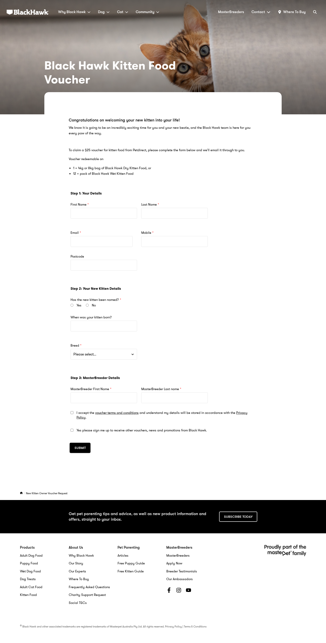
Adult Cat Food (31, 587)
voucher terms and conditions (117, 412)
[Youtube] (188, 591)
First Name (78, 204)
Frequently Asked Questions (89, 587)
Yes (79, 305)
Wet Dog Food (30, 571)
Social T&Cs (78, 602)
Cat (120, 11)
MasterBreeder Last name (160, 389)
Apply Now (174, 563)
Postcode (77, 256)
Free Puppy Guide (131, 563)
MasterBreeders (231, 11)
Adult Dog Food (31, 555)
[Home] (21, 493)
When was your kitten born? (91, 317)
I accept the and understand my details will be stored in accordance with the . (162, 415)
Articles (123, 555)
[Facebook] (169, 591)
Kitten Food (28, 594)
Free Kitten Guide (131, 571)
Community (145, 11)
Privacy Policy (173, 626)
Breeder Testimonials (181, 571)
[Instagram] (178, 591)
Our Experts (77, 571)
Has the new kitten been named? (95, 300)
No (94, 305)
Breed (75, 345)
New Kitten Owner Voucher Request (46, 493)
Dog (101, 11)
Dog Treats (28, 579)
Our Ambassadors (179, 579)
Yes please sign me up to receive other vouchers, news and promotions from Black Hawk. (142, 430)
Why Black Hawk (72, 11)
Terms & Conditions (195, 626)
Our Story (76, 563)
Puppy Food (29, 563)
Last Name (149, 204)
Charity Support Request (87, 594)
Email (75, 232)
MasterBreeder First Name (90, 389)
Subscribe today (238, 516)
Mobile (146, 232)
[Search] (314, 12)
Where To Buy (79, 579)
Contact (258, 11)
